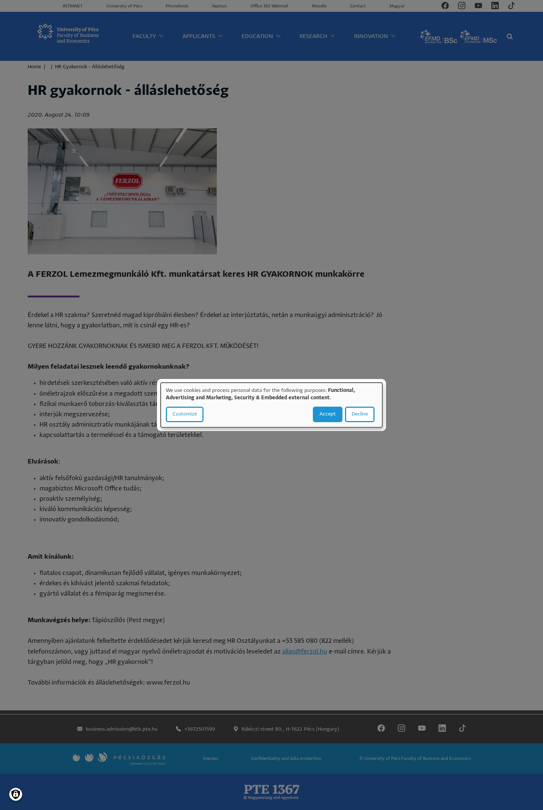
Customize (185, 414)
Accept (328, 414)
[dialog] (271, 405)
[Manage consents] (15, 794)
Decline (360, 414)
